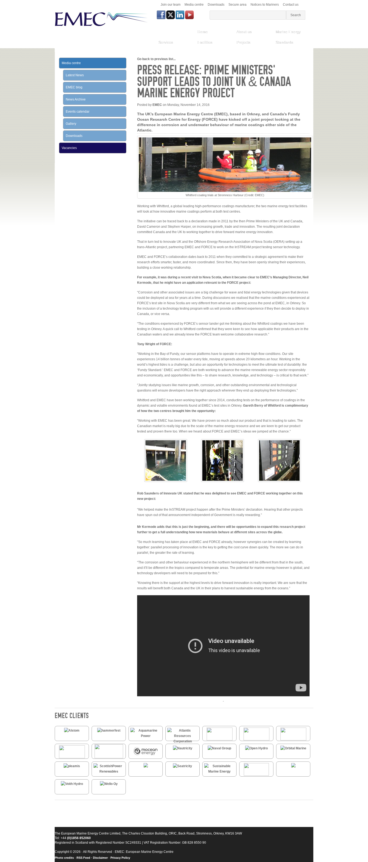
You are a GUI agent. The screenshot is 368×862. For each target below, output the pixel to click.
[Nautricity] (182, 748)
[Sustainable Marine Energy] (219, 771)
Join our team (170, 4)
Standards (284, 42)
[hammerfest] (108, 730)
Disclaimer (100, 857)
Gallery (71, 124)
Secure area (237, 4)
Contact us (290, 4)
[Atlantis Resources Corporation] (182, 741)
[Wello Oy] (109, 784)
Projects (243, 42)
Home (202, 32)
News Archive (76, 99)
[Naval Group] (219, 748)
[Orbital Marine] (293, 748)
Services (165, 42)
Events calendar (77, 111)
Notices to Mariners (265, 4)
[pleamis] (72, 766)
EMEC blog (74, 87)
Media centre (194, 4)
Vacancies (69, 148)
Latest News (75, 75)
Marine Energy (288, 32)
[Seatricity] (182, 766)
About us (244, 32)
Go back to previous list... (156, 59)
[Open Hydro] (256, 748)
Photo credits (64, 857)
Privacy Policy (120, 857)
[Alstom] (71, 730)
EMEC (157, 105)
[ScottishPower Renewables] (108, 771)
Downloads (216, 4)
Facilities (204, 42)
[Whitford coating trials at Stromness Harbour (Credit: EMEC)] (165, 481)
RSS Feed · (85, 857)
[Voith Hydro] (72, 784)
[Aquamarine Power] (145, 736)
